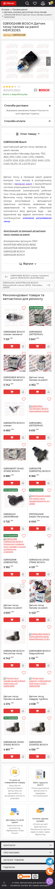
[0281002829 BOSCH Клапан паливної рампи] (15, 363)
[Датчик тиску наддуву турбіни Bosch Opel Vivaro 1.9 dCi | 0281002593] (40, 682)
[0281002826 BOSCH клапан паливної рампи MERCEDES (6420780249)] (15, 317)
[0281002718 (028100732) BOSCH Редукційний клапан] (40, 454)
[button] (48, 61)
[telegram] (49, 861)
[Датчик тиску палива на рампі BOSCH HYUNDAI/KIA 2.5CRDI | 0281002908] (40, 591)
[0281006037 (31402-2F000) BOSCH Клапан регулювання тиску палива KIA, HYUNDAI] (15, 454)
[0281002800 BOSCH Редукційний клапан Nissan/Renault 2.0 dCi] (40, 636)
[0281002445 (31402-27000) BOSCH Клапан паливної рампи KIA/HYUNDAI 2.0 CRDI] (40, 545)
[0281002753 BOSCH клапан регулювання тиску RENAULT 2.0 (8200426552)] (15, 408)
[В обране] (24, 308)
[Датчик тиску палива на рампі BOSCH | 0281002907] (40, 363)
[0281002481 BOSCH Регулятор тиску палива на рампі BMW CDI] (15, 636)
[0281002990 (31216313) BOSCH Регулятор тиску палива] (40, 727)
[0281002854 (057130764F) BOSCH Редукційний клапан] (40, 408)
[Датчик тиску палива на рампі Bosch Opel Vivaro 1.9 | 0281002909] (15, 682)
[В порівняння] (23, 346)
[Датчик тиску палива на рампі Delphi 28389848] (15, 591)
